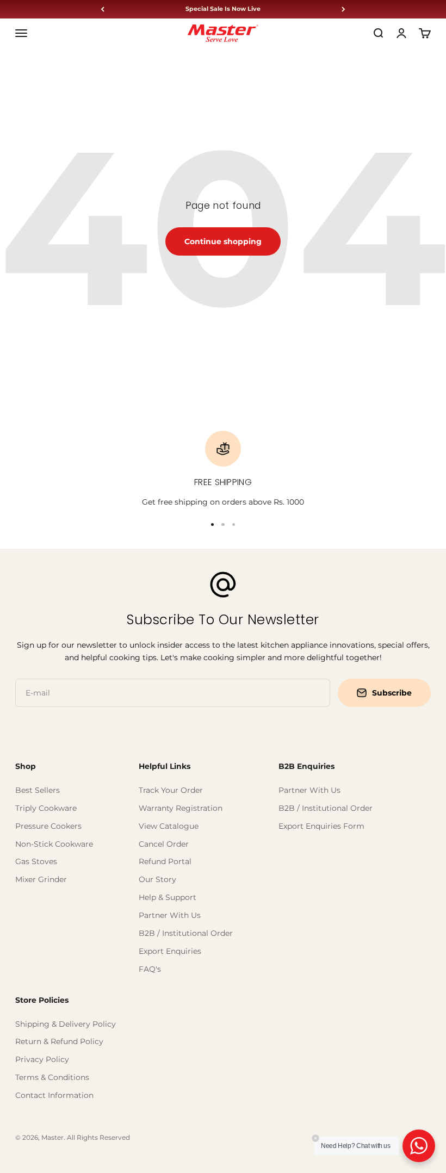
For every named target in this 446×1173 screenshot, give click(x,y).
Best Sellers (37, 790)
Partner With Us (170, 915)
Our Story (157, 879)
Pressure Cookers (48, 826)
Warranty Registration (180, 808)
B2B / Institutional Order (186, 933)
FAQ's (150, 969)
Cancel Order (164, 844)
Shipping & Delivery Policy (65, 1024)
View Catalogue (169, 826)
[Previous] (102, 9)
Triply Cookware (46, 808)
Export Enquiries (170, 951)
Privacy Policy (42, 1059)
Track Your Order (171, 790)
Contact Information (54, 1095)
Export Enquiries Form (321, 826)
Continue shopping (223, 241)
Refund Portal (165, 861)
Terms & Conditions (52, 1077)
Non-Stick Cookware (54, 844)
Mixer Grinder (41, 879)
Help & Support (167, 897)
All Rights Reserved (98, 1137)
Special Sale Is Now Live (223, 9)
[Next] (343, 9)
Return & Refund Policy (59, 1041)
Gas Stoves (36, 861)
